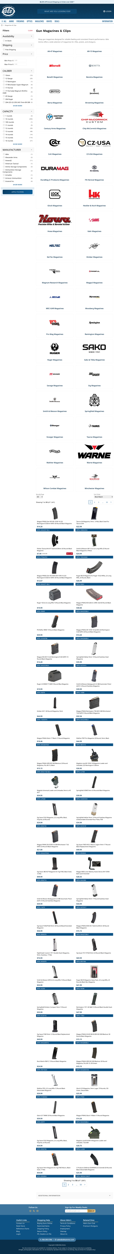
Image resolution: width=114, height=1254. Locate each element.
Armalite (8, 175)
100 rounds (9, 122)
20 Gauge (8, 96)
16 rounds (9, 141)
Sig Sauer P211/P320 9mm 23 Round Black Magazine (93, 953)
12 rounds (9, 128)
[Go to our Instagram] (37, 1211)
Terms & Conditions (67, 1223)
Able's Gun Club (89, 1223)
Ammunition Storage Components (12, 171)
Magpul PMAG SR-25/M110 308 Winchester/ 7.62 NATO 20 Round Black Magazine (53, 846)
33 (107, 502)
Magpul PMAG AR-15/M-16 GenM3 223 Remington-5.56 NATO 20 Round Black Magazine (93, 631)
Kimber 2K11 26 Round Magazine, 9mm (50, 711)
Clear (30, 31)
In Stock (8, 41)
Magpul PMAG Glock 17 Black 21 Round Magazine (53, 738)
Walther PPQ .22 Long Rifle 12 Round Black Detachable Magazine (51, 1089)
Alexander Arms (11, 157)
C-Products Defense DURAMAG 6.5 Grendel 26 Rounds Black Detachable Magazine (94, 1169)
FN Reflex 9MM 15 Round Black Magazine (50, 630)
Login (18, 1234)
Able (7, 154)
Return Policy (42, 1231)
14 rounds (9, 134)
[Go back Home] (2, 25)
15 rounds (9, 138)
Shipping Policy (43, 1229)
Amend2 (8, 160)
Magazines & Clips (10, 25)
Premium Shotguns (90, 1226)
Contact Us (20, 1223)
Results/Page (40, 494)
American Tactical (11, 164)
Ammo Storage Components (16, 167)
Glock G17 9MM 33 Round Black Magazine (51, 1115)
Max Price (8, 64)
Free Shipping (10, 50)
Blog (18, 1231)
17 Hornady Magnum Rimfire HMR (15, 92)
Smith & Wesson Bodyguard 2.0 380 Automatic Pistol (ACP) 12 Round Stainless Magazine (93, 685)
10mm (7, 75)
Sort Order (97, 494)
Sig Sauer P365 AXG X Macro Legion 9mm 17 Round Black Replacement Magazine (93, 846)
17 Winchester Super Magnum (16, 85)
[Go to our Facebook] (30, 1211)
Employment (65, 1229)
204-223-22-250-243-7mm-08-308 (17, 102)
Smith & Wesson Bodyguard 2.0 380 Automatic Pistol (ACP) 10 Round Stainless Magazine (54, 900)
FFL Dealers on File (44, 1234)
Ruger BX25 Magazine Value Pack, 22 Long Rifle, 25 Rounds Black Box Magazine (93, 981)
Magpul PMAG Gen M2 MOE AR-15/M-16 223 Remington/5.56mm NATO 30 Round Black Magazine (54, 577)
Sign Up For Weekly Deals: (76, 1207)
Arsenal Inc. (9, 181)
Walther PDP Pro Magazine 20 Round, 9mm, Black (92, 738)
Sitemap (63, 1231)
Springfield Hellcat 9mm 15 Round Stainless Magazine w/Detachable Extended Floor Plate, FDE (94, 818)
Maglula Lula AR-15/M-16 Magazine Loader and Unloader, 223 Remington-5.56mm (92, 764)
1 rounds (8, 116)
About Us (63, 1234)
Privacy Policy (65, 1226)
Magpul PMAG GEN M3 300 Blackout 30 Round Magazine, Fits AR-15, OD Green (91, 1062)
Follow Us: (33, 1207)
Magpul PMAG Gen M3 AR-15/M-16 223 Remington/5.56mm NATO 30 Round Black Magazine (54, 522)
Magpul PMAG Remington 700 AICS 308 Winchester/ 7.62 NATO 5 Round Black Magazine (93, 712)
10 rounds (9, 119)
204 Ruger (9, 99)
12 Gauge (8, 78)
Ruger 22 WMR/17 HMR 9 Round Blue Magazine (52, 684)
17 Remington (10, 81)
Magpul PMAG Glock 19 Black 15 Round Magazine (92, 1115)
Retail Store (20, 1226)
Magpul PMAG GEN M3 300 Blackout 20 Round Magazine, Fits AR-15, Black (52, 764)
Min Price (8, 61)
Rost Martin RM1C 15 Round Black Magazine (51, 1061)
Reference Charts (22, 1229)
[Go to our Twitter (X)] (33, 1211)
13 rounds (9, 131)
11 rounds (9, 125)
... (102, 502)
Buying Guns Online (44, 1223)
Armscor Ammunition (13, 178)
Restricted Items (43, 1226)
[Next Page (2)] (111, 502)
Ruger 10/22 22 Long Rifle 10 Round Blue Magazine (54, 603)
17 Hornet (9, 88)
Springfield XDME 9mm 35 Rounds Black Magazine (93, 790)
